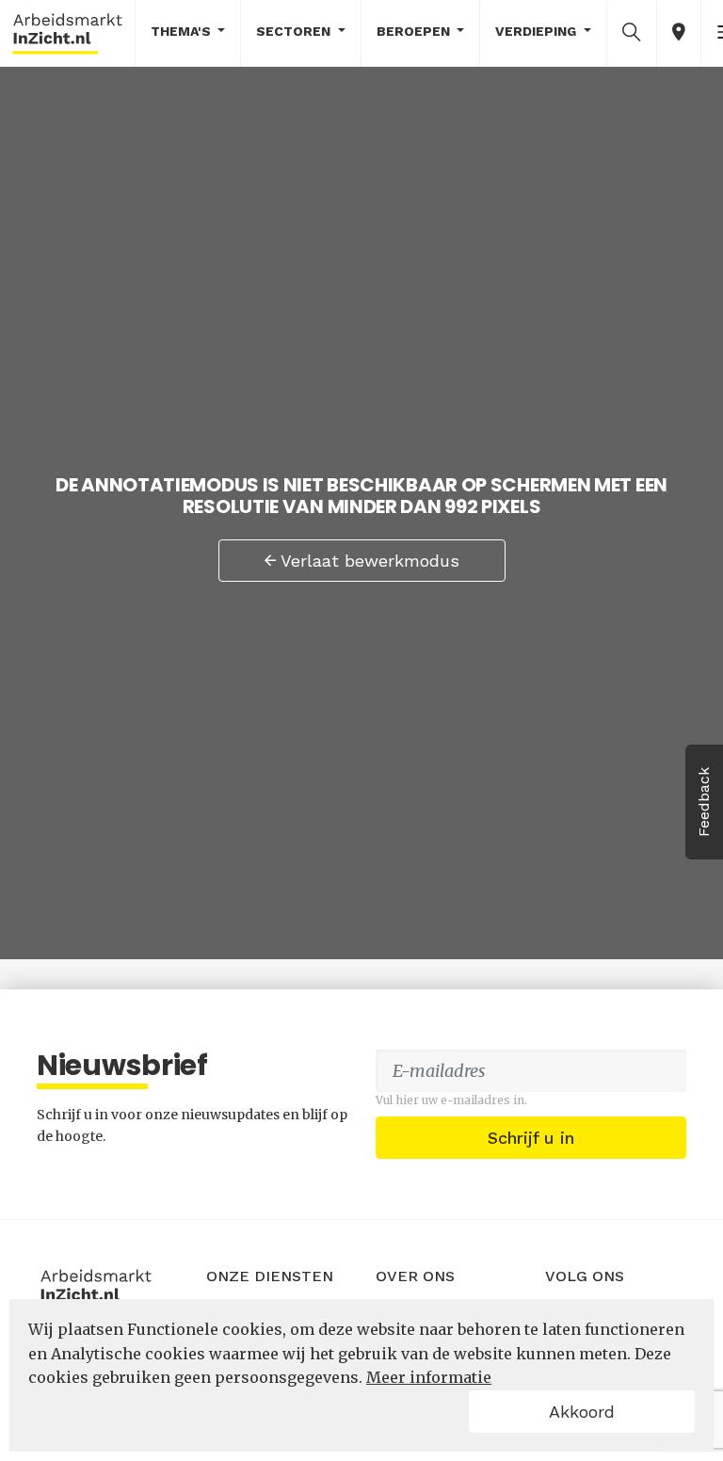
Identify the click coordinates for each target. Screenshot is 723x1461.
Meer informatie (428, 1377)
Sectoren (295, 31)
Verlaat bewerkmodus (367, 560)
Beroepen (415, 31)
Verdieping (537, 31)
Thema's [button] (183, 31)
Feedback (704, 802)
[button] (632, 32)
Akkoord (582, 1411)
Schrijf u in (531, 1138)
